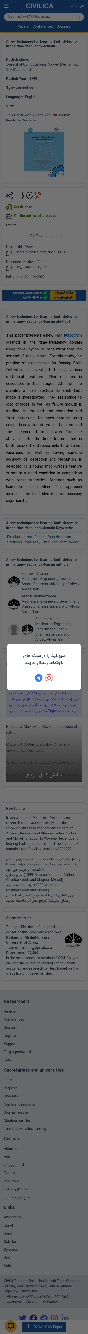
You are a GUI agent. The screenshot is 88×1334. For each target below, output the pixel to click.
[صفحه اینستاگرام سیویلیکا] (49, 678)
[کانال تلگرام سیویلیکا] (39, 678)
